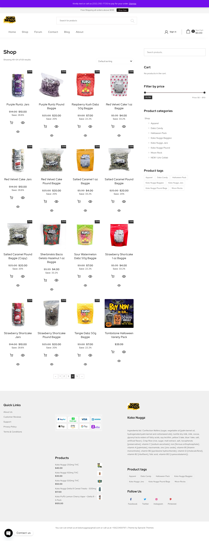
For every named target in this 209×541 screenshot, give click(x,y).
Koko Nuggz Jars (175, 183)
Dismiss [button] (132, 3)
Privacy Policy (10, 426)
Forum (38, 32)
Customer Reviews (12, 417)
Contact (53, 32)
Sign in (173, 32)
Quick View (51, 135)
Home (12, 32)
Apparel (155, 123)
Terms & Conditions (13, 431)
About (80, 32)
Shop (25, 32)
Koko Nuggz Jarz (159, 143)
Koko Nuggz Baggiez (161, 138)
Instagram (158, 504)
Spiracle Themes (146, 527)
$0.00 (199, 33)
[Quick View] (23, 123)
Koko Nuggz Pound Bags (156, 188)
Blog (67, 32)
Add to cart (11, 123)
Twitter (145, 504)
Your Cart (199, 30)
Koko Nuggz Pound (160, 148)
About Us (8, 412)
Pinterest (172, 504)
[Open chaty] (8, 533)
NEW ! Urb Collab (159, 157)
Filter (148, 97)
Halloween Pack (159, 133)
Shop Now (122, 10)
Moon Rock (156, 152)
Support (7, 421)
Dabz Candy (157, 128)
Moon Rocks (177, 188)
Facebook (132, 504)
